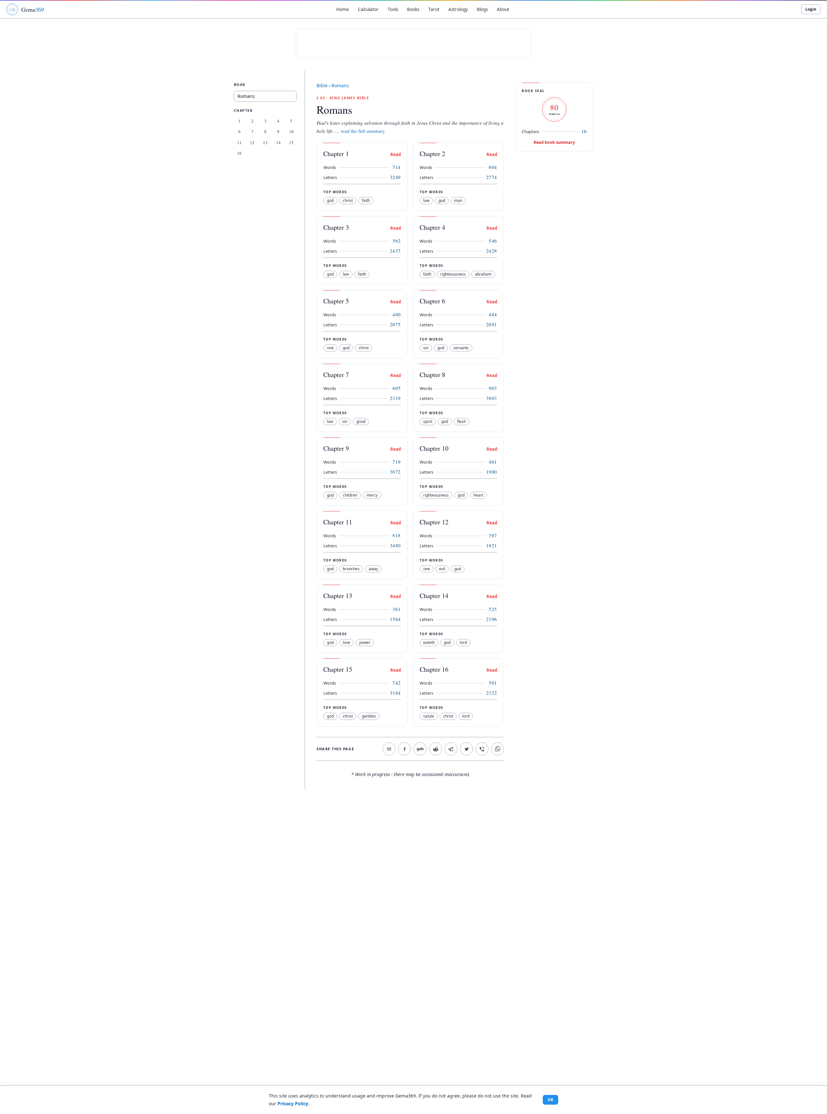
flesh (461, 421)
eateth (429, 642)
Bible (322, 85)
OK (550, 1099)
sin (425, 348)
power (365, 642)
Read (395, 154)
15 (291, 142)
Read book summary (554, 142)
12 (252, 142)
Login (810, 9)
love (346, 642)
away (373, 569)
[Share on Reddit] (435, 749)
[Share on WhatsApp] (497, 749)
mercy (372, 495)
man (458, 200)
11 (239, 142)
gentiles (369, 716)
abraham (483, 274)
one (330, 348)
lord (463, 642)
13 (265, 142)
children (350, 495)
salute (428, 716)
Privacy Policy (292, 1103)
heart (478, 495)
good (360, 421)
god (330, 200)
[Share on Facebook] (404, 749)
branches (351, 569)
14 (278, 142)
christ (348, 200)
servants (461, 348)
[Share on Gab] (420, 749)
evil (442, 569)
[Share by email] (389, 749)
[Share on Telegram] (451, 749)
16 (239, 153)
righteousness (453, 274)
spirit (427, 421)
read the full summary (363, 131)
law (426, 200)
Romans (340, 85)
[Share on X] (466, 749)
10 (291, 131)
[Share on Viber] (482, 749)
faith (366, 200)
